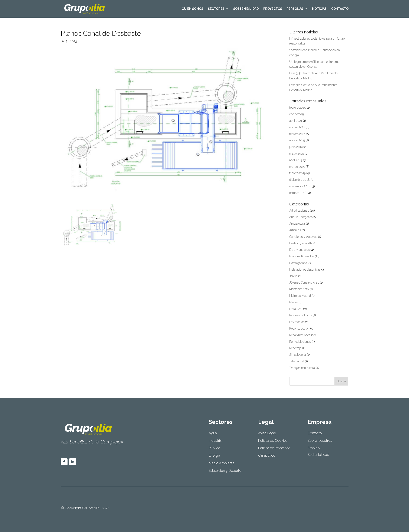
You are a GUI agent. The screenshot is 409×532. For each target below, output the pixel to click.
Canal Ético (266, 455)
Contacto (340, 8)
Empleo (314, 448)
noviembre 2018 (300, 186)
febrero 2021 (297, 134)
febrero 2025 (297, 107)
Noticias (319, 8)
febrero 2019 (297, 173)
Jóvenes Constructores (304, 282)
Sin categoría (297, 354)
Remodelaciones (300, 341)
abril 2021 (295, 120)
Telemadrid (296, 361)
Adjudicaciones (299, 210)
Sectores (216, 8)
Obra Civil (295, 309)
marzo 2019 (297, 166)
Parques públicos (300, 315)
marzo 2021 (297, 127)
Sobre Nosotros (320, 441)
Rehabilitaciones (299, 335)
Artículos (295, 230)
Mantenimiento (299, 289)
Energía (214, 455)
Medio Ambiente (221, 463)
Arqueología (297, 223)
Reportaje (295, 348)
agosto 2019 (297, 140)
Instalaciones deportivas (304, 269)
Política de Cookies (272, 441)
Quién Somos (192, 8)
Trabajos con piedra (302, 368)
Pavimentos (296, 322)
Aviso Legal (267, 433)
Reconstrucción (299, 328)
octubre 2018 (298, 193)
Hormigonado (298, 263)
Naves (293, 302)
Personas (295, 8)
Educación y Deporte (225, 471)
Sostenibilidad (246, 8)
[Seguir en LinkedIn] (72, 461)
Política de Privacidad (274, 448)
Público (214, 448)
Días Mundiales (299, 249)
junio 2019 (295, 147)
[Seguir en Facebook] (64, 461)
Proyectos (272, 8)
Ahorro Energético (301, 217)
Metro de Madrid (300, 295)
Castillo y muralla (301, 243)
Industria (215, 441)
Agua (213, 433)
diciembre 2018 (299, 179)
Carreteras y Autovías (303, 236)
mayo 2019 (296, 153)
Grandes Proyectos (301, 256)
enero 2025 (296, 114)
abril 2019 (295, 160)
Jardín (293, 276)
